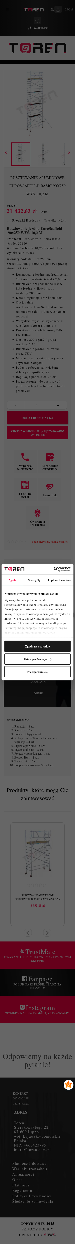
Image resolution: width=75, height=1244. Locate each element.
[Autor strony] (50, 1235)
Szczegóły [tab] (34, 580)
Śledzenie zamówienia (32, 1201)
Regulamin (22, 1190)
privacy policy (37, 1229)
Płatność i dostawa (29, 1163)
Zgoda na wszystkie (37, 646)
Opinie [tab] (38, 693)
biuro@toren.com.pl (32, 1149)
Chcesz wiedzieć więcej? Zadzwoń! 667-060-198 (37, 433)
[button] (28, 933)
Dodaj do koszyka (37, 418)
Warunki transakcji (30, 1168)
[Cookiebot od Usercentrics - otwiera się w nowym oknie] (54, 569)
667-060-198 (40, 28)
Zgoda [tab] (12, 580)
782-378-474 (21, 1104)
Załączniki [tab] (38, 682)
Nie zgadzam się (37, 672)
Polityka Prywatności (32, 1195)
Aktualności (23, 1174)
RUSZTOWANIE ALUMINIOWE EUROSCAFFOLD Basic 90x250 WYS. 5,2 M (38, 896)
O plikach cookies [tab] (59, 580)
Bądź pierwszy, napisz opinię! (50, 541)
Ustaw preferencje (35, 659)
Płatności (20, 1185)
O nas (17, 1179)
